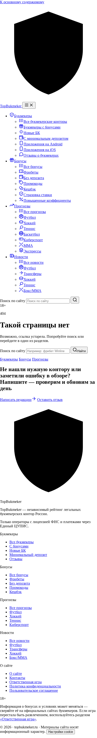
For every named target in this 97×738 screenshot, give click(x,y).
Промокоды (18, 588)
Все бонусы (18, 575)
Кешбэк (15, 592)
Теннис (15, 620)
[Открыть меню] (29, 105)
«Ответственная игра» (18, 719)
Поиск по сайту (12, 301)
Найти (81, 351)
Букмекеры (9, 359)
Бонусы (25, 359)
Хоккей (15, 616)
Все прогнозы (20, 608)
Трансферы (18, 649)
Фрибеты (16, 579)
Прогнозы (40, 359)
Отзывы (15, 559)
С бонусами (18, 546)
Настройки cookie (60, 732)
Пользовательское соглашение (33, 690)
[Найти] (75, 300)
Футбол (15, 612)
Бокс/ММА (18, 658)
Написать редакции (16, 400)
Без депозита (19, 583)
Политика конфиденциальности (35, 686)
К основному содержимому (22, 2)
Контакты (17, 678)
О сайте (15, 674)
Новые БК (17, 550)
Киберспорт (19, 625)
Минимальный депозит (28, 555)
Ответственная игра (25, 682)
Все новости (19, 641)
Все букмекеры (21, 542)
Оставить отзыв (50, 400)
